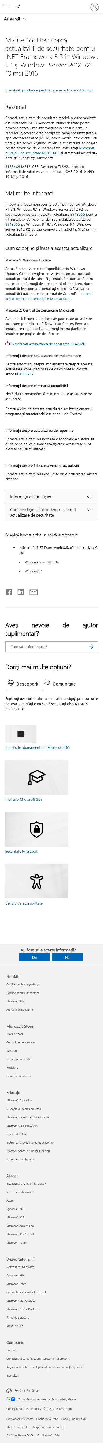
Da (34, 957)
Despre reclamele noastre (48, 1427)
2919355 (77, 214)
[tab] (25, 684)
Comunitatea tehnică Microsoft (26, 1292)
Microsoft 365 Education (22, 1126)
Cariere (11, 1350)
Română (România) (26, 1390)
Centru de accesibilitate (24, 903)
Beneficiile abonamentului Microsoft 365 (37, 747)
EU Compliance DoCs (20, 1435)
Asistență (12, 18)
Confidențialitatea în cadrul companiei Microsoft (37, 1359)
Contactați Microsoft (19, 1419)
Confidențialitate (47, 1419)
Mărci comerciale (17, 1427)
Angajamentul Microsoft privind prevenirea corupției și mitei (45, 1367)
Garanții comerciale (19, 1076)
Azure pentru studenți (20, 1159)
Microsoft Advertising (20, 1226)
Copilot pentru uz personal (23, 993)
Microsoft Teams (17, 1243)
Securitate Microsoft (21, 851)
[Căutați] (91, 646)
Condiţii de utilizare (74, 1419)
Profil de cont (14, 1034)
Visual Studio (14, 1326)
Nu (67, 957)
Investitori (12, 1375)
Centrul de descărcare (20, 1042)
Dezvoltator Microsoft (20, 1267)
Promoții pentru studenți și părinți (28, 1151)
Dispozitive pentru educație (24, 1109)
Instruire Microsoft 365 (24, 799)
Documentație (15, 1275)
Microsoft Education (19, 1100)
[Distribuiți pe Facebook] (9, 591)
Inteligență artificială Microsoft (26, 1184)
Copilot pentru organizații (22, 984)
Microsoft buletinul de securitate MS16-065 (49, 150)
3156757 (26, 373)
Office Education (16, 1134)
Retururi (11, 1051)
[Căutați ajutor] (18, 7)
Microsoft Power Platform (22, 1309)
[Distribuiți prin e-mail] (31, 591)
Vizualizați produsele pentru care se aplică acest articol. (49, 90)
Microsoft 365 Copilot (20, 1234)
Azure (10, 1200)
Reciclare (12, 1068)
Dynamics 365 (15, 1209)
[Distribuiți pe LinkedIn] (19, 591)
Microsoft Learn (16, 1284)
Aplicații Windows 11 (19, 1010)
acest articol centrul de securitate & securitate (48, 296)
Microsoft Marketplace (20, 1301)
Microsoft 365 (15, 1001)
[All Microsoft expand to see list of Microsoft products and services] (6, 7)
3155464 (12, 166)
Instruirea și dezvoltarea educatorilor (30, 1142)
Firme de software (17, 1317)
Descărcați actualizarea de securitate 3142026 (48, 343)
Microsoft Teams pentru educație (27, 1117)
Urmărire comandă (18, 1059)
